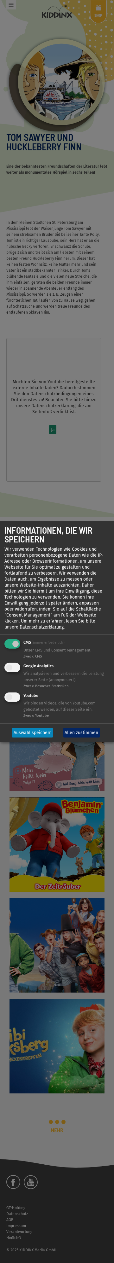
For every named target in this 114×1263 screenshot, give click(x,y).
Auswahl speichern (33, 732)
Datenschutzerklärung (42, 627)
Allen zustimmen (81, 732)
